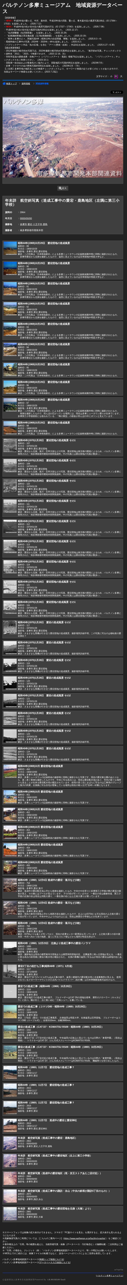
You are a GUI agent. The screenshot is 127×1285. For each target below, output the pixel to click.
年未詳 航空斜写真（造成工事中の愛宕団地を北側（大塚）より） (55, 1208)
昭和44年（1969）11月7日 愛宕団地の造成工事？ (46, 1067)
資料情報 (25, 83)
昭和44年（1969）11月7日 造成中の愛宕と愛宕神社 (47, 1120)
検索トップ (11, 83)
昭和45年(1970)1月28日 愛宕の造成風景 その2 (44, 622)
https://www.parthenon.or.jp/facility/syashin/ (85, 1238)
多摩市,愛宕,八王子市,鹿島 (33, 224)
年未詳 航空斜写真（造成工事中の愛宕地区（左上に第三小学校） (55, 1155)
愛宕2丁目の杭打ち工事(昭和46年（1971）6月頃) (45, 966)
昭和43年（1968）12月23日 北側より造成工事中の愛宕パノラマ (54, 943)
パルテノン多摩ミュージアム (110, 1276)
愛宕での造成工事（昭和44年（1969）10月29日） (45, 986)
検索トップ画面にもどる (51, 1259)
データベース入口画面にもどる (55, 1262)
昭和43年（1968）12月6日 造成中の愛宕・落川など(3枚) (49, 880)
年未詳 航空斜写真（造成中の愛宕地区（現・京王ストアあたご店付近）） (60, 1173)
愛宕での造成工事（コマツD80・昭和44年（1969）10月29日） (53, 1006)
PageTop (119, 1269)
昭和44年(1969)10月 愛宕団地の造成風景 (40, 766)
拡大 (64, 188)
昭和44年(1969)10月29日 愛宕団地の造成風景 (44, 243)
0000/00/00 (26, 218)
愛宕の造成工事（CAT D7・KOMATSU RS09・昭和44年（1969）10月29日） (61, 1026)
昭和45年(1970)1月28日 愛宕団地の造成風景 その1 (47, 440)
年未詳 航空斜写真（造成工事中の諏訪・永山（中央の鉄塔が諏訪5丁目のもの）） (64, 1190)
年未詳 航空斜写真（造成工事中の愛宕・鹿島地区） (47, 1137)
